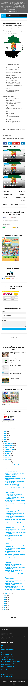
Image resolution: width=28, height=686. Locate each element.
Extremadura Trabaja (7, 656)
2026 (5, 432)
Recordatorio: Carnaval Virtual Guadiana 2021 (13, 571)
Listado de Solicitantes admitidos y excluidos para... (14, 498)
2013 (5, 609)
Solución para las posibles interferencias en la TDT (12, 485)
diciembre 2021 (9, 443)
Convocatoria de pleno (16, 365)
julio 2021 (7, 453)
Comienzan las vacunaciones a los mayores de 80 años (14, 470)
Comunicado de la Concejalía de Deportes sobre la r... (13, 494)
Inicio (3, 15)
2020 (5, 596)
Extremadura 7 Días (6, 654)
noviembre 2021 (9, 445)
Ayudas (6, 177)
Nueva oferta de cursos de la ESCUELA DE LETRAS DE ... (15, 574)
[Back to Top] (14, 684)
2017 (5, 601)
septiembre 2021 (9, 449)
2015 (5, 605)
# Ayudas (14, 31)
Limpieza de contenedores (12, 468)
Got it (18, 11)
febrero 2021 (8, 463)
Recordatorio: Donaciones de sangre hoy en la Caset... (15, 520)
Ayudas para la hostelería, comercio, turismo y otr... (15, 577)
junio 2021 (7, 455)
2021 (5, 441)
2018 (5, 599)
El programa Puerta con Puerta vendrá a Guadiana (15, 533)
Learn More (12, 11)
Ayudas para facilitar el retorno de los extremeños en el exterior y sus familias (13, 157)
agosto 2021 (8, 451)
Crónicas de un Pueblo (7, 651)
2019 (5, 598)
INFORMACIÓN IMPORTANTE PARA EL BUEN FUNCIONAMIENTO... (14, 587)
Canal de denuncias (6, 676)
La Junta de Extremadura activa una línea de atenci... (15, 580)
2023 (5, 437)
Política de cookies (6, 673)
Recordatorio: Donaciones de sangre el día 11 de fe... (15, 526)
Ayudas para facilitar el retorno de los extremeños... (15, 529)
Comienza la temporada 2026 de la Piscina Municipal (17, 372)
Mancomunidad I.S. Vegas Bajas (10, 663)
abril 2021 (7, 459)
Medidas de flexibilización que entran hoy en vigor (15, 517)
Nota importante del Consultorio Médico (14, 542)
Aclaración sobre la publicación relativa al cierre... (13, 558)
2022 (5, 439)
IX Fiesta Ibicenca (14, 378)
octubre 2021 (8, 447)
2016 (5, 603)
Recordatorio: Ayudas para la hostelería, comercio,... (13, 539)
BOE (2, 646)
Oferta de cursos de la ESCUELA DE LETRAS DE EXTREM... (14, 523)
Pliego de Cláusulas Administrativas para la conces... (14, 482)
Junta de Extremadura (7, 659)
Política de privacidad (7, 674)
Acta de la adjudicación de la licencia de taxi (15, 552)
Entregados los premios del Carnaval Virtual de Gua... (15, 491)
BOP (2, 647)
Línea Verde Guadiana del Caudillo (10, 661)
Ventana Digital (5, 670)
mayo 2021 (8, 457)
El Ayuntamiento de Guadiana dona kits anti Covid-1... (14, 465)
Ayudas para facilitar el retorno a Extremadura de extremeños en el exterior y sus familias (13, 184)
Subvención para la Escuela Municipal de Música (15, 479)
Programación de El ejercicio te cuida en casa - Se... (15, 488)
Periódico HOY (5, 668)
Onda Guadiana (5, 664)
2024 (5, 435)
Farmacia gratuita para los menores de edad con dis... (15, 555)
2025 (5, 433)
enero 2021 (8, 593)
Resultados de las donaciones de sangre (14, 507)
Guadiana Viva (5, 658)
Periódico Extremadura (7, 666)
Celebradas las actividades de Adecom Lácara (18, 353)
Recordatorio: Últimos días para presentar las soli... (13, 565)
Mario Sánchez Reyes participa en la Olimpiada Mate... (14, 514)
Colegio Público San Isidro (8, 649)
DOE (2, 652)
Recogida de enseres (10, 476)
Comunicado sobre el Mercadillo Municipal (13, 561)
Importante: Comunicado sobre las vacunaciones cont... (14, 473)
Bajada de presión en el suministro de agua (15, 504)
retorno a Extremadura (12, 33)
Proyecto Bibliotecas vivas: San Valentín (13, 536)
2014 (5, 607)
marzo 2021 (8, 461)
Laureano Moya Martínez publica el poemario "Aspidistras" (16, 360)
